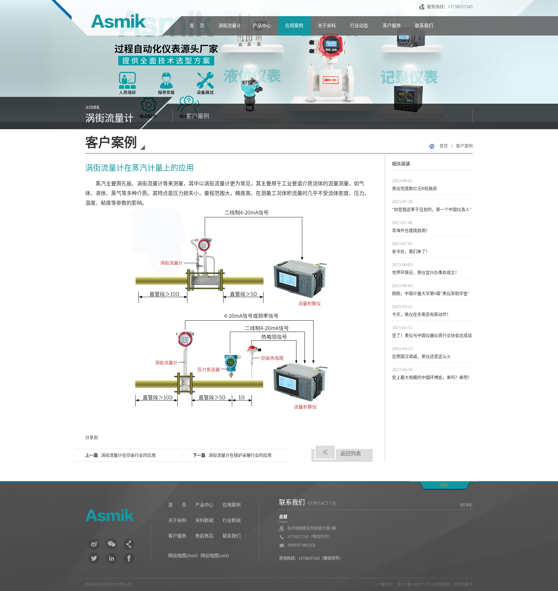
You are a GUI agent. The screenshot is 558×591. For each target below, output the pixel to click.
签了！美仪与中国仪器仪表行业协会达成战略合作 (432, 336)
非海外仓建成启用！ (411, 230)
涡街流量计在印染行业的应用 (128, 455)
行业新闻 (231, 520)
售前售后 (204, 536)
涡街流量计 (229, 25)
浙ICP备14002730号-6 (415, 584)
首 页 (197, 25)
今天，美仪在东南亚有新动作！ (421, 314)
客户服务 (392, 25)
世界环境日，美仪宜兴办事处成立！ (425, 272)
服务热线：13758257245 (450, 6)
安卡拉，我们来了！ (411, 251)
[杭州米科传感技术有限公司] (117, 516)
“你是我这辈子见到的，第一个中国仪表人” (431, 209)
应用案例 (294, 25)
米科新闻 (204, 520)
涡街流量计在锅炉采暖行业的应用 (240, 455)
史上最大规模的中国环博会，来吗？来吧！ (432, 377)
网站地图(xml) (215, 555)
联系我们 (424, 25)
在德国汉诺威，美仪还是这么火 (421, 356)
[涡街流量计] (115, 22)
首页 (443, 145)
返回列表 (350, 453)
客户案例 (197, 116)
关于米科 (327, 25)
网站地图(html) (183, 555)
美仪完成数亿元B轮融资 (414, 188)
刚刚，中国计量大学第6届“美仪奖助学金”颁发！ (431, 294)
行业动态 (359, 25)
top (444, 485)
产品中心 (262, 25)
